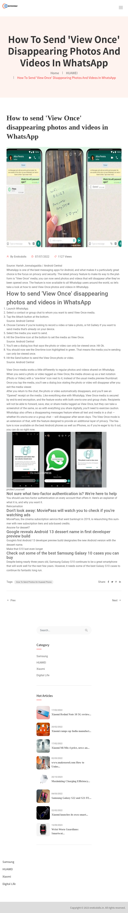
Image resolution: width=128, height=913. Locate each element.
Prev (13, 600)
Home (54, 73)
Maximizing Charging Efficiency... (71, 781)
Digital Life (42, 675)
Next (115, 600)
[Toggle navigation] (121, 7)
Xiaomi (40, 669)
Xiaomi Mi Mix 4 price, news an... (71, 747)
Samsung (42, 656)
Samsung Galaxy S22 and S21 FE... (71, 798)
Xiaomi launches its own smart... (70, 814)
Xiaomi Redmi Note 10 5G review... (71, 714)
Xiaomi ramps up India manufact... (71, 731)
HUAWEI (72, 73)
